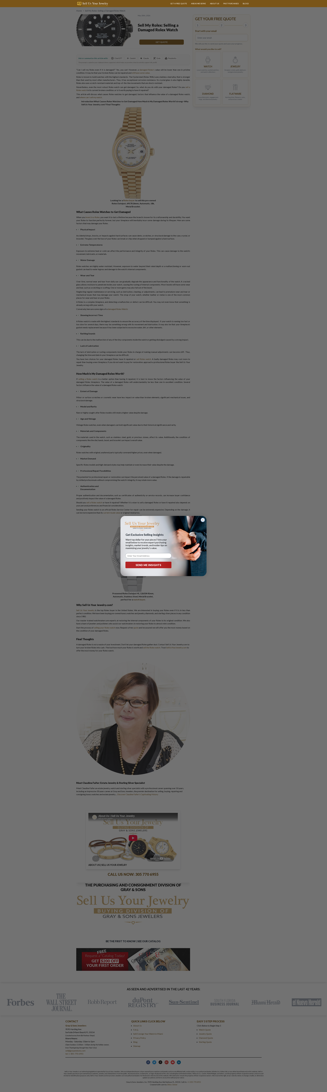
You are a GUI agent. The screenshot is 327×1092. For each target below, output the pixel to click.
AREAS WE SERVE (198, 3)
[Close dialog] (203, 520)
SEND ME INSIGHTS (148, 565)
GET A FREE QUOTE (178, 3)
